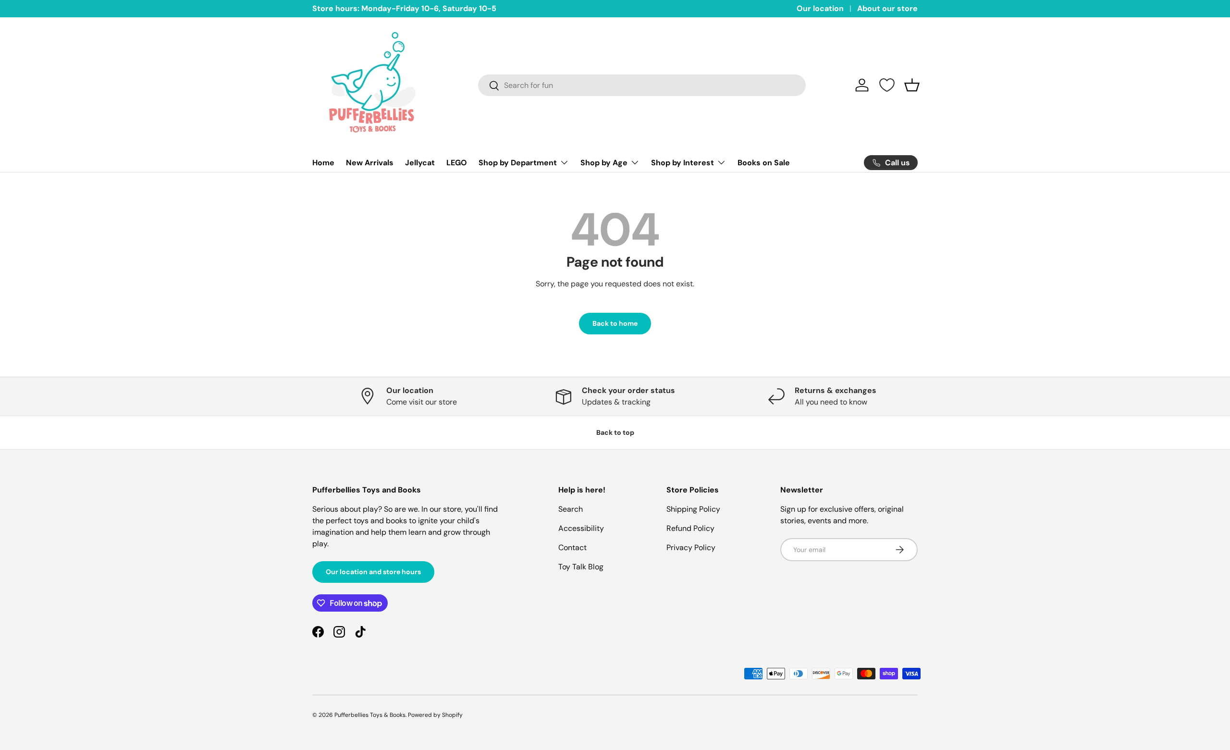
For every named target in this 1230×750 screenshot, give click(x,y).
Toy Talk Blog (580, 567)
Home (323, 163)
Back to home (615, 323)
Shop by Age (603, 163)
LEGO (456, 163)
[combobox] (642, 85)
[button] (911, 85)
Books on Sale (764, 163)
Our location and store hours (373, 571)
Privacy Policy (690, 547)
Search (570, 509)
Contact (572, 547)
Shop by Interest (682, 163)
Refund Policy (690, 528)
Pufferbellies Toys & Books (370, 715)
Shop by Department (518, 163)
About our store (887, 8)
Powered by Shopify (435, 715)
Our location (820, 8)
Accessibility (581, 528)
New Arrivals (370, 163)
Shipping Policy (693, 509)
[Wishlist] (887, 85)
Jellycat (420, 163)
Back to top (615, 432)
